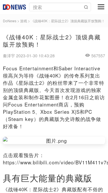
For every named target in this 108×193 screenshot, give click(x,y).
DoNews (9, 20)
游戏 (23, 20)
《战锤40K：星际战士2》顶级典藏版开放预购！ (68, 20)
